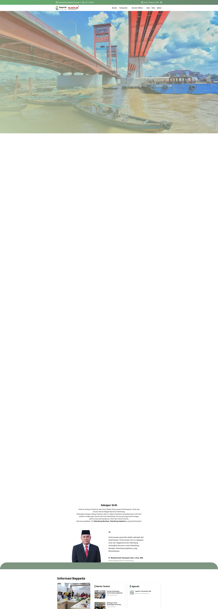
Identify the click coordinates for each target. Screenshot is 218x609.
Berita (153, 8)
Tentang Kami (123, 8)
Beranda (114, 8)
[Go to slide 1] (108, 496)
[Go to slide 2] (109, 496)
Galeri (148, 8)
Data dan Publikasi (137, 8)
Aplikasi (159, 8)
